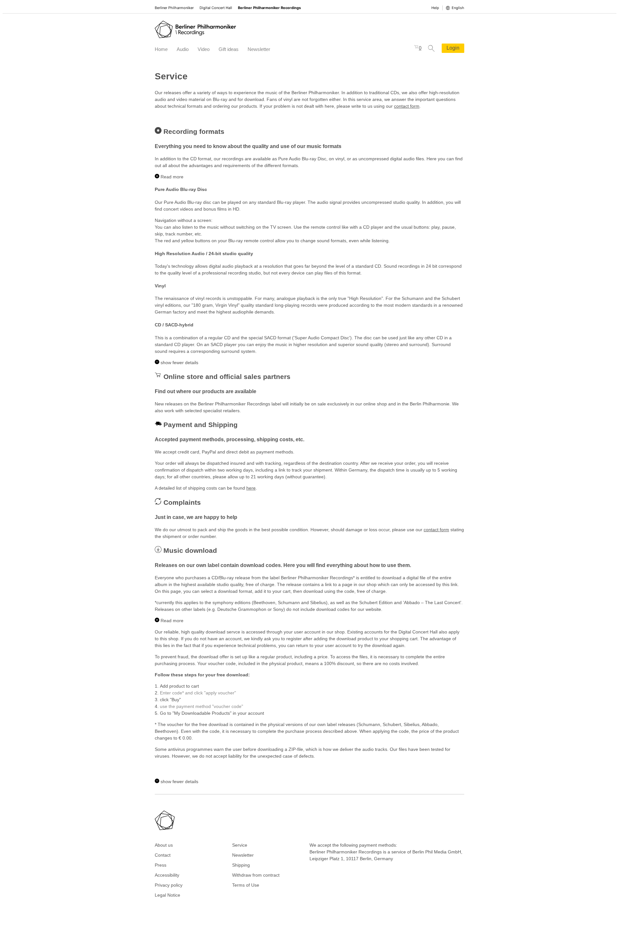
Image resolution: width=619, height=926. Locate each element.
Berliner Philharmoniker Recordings (269, 7)
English (458, 7)
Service (239, 845)
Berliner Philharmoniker (174, 7)
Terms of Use (245, 885)
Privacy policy (168, 885)
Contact (163, 855)
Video (204, 49)
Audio (183, 49)
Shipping (241, 865)
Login (453, 48)
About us (164, 845)
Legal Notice (167, 895)
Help (435, 7)
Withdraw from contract (256, 875)
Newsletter (259, 49)
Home (161, 49)
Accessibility (167, 875)
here (251, 488)
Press (160, 865)
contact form (406, 106)
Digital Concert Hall (216, 7)
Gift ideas (229, 49)
